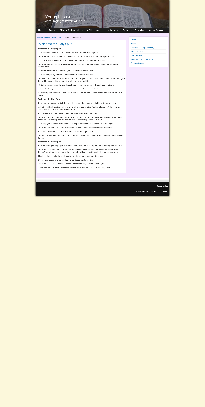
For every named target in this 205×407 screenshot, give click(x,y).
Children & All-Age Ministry (71, 30)
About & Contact (156, 30)
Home (41, 30)
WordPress (143, 191)
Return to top (162, 186)
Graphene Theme (161, 191)
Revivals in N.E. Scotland (134, 30)
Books (52, 30)
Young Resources (60, 17)
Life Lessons (112, 30)
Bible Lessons (95, 30)
